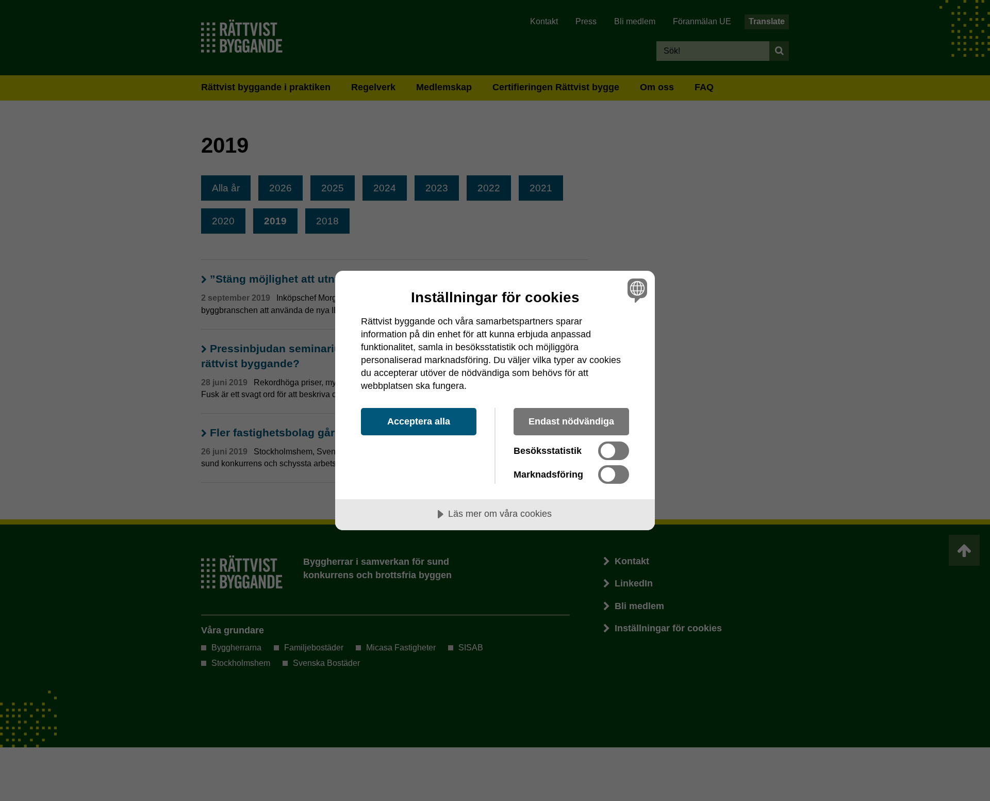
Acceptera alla (418, 421)
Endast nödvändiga (571, 421)
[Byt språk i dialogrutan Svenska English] (635, 290)
